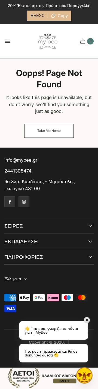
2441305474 (18, 171)
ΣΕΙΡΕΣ (13, 226)
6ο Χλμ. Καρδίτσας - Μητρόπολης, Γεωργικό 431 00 (40, 185)
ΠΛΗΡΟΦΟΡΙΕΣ (23, 257)
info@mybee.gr (20, 160)
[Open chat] (84, 375)
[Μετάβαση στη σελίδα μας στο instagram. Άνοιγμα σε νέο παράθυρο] (24, 201)
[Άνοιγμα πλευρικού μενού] (8, 41)
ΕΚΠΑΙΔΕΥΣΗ (21, 241)
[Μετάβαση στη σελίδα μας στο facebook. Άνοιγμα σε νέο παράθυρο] (9, 201)
